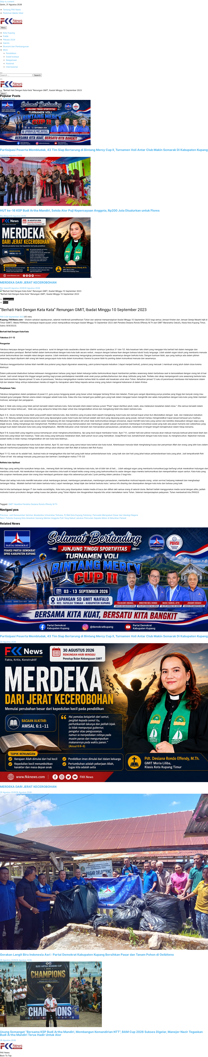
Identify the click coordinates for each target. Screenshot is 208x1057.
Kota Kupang (9, 33)
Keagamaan (11, 60)
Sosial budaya (12, 56)
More (5, 50)
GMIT (10, 504)
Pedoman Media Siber (13, 13)
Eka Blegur (5, 216)
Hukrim (6, 43)
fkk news (4, 288)
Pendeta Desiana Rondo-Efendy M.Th (39, 504)
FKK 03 (3, 316)
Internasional (12, 67)
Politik (5, 36)
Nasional (10, 63)
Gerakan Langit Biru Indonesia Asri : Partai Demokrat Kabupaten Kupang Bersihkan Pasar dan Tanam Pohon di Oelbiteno (87, 954)
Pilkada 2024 (9, 39)
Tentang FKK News (12, 9)
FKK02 (3, 155)
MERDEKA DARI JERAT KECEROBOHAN (28, 282)
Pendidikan (11, 53)
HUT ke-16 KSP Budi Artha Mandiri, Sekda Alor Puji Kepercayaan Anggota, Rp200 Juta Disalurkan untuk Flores (80, 210)
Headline (18, 504)
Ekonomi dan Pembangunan (16, 46)
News (5, 302)
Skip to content (7, 1)
